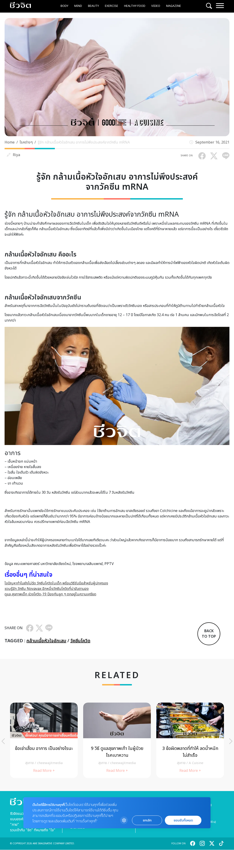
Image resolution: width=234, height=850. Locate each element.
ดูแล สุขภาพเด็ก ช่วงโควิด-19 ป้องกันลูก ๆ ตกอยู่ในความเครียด (50, 594)
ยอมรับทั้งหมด (183, 820)
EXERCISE (111, 6)
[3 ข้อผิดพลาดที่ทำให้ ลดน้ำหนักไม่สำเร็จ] (190, 740)
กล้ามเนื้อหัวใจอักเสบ (46, 640)
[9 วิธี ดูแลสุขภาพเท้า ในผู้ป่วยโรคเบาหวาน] (117, 740)
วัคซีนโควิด (80, 640)
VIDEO (155, 6)
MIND (78, 6)
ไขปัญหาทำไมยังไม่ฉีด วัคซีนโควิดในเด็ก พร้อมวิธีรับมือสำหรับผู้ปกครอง (56, 583)
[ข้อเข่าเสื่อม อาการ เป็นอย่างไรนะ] (44, 740)
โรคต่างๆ (26, 142)
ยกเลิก (147, 820)
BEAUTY (93, 6)
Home (10, 142)
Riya (16, 155)
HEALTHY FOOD (134, 6)
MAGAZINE (173, 6)
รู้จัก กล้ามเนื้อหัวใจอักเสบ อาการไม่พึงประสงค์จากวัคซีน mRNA (84, 142)
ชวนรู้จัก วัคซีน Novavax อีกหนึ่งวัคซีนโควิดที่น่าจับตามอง (47, 589)
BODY (64, 6)
